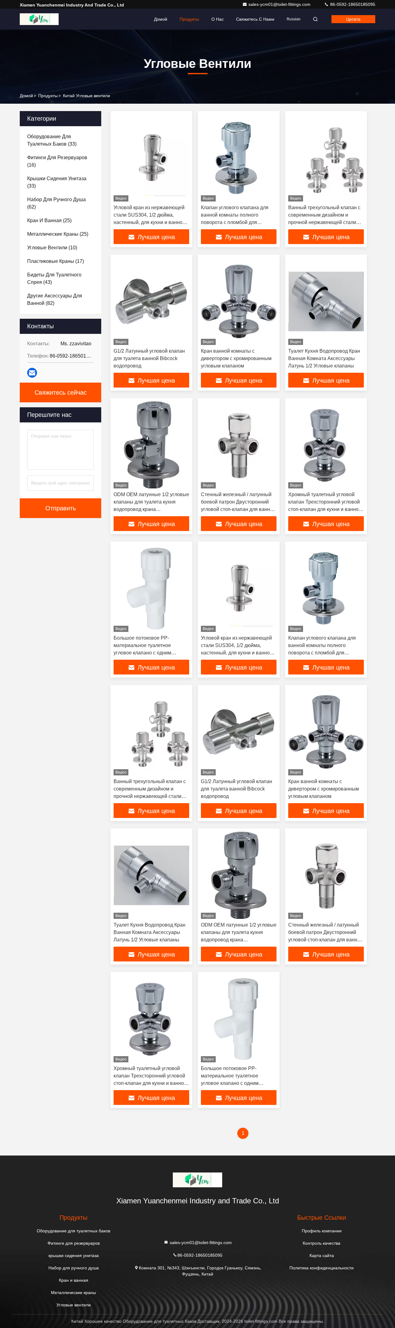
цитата (353, 19)
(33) (52, 140)
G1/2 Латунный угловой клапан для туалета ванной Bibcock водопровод (149, 358)
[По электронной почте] (32, 373)
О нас (217, 19)
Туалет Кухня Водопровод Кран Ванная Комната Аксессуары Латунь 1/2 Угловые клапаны (324, 358)
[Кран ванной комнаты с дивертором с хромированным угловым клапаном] (238, 301)
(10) (52, 247)
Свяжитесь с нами (255, 19)
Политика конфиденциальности (321, 1267)
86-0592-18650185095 (352, 4)
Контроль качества (321, 1243)
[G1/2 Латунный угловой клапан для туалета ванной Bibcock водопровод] (151, 301)
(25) (49, 220)
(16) (57, 161)
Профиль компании (322, 1230)
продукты (48, 95)
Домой (160, 19)
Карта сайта (322, 1255)
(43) (54, 278)
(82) (54, 299)
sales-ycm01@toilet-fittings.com (280, 4)
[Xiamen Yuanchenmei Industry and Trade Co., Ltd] (39, 19)
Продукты (189, 19)
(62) (56, 203)
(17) (55, 261)
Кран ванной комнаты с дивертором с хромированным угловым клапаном (236, 358)
